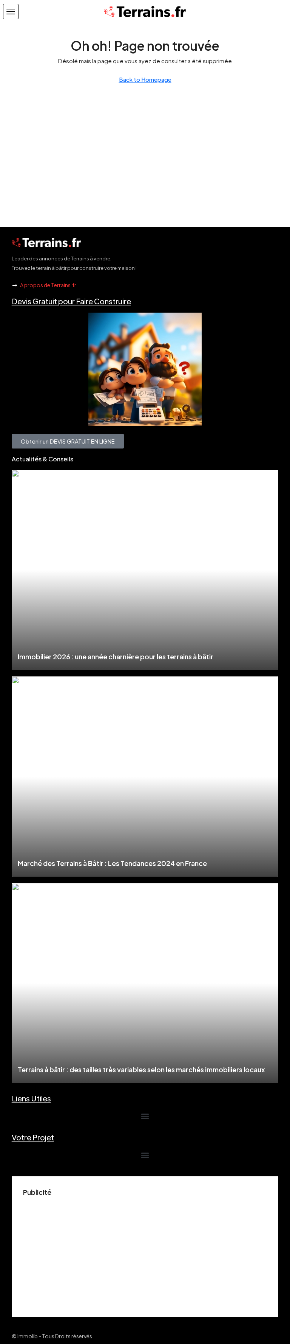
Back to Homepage (145, 79)
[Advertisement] (145, 1253)
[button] (11, 11)
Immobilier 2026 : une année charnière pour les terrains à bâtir (115, 656)
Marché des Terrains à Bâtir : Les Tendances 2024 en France (112, 863)
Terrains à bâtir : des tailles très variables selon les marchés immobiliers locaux (141, 1069)
